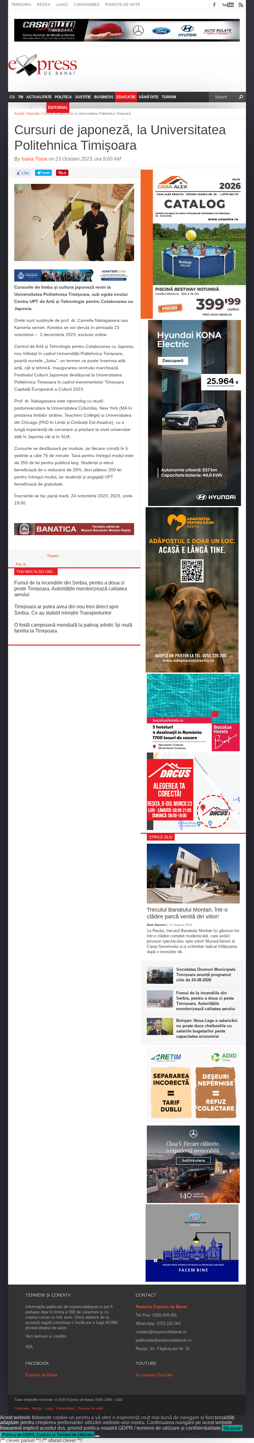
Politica (63, 97)
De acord (232, 1428)
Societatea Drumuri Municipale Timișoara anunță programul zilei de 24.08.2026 (205, 974)
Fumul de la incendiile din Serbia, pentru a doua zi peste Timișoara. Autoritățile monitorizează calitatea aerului (70, 588)
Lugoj (62, 4)
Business (103, 97)
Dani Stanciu (156, 924)
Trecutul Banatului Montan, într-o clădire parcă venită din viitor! (187, 913)
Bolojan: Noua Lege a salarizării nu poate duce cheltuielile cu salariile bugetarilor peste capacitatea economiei (207, 1028)
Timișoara (21, 4)
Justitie (83, 97)
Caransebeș (86, 4)
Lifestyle (19, 107)
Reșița (43, 4)
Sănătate (149, 97)
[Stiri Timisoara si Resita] (74, 533)
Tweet (53, 555)
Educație (126, 97)
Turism (169, 97)
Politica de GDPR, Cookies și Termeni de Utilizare (47, 1434)
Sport (38, 107)
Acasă (19, 113)
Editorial (58, 107)
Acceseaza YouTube (154, 1375)
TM (20, 97)
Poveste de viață (122, 4)
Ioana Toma (34, 159)
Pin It (21, 564)
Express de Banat (41, 1375)
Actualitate (39, 97)
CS (12, 97)
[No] (97, 1436)
